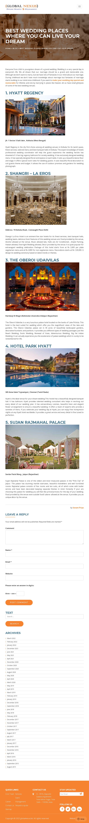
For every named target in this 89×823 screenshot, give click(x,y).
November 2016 (12, 750)
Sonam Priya (78, 507)
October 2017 (12, 726)
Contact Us (9, 805)
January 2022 (11, 645)
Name (8, 550)
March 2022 (11, 638)
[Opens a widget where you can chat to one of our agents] (81, 819)
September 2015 (13, 763)
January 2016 (11, 760)
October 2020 (12, 665)
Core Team (9, 794)
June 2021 (10, 652)
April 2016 (10, 753)
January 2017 (11, 743)
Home (8, 48)
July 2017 (10, 736)
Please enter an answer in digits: (19, 585)
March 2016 (11, 757)
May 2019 (10, 686)
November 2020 (12, 662)
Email (8, 562)
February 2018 (12, 716)
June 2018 (10, 709)
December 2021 (12, 648)
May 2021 (10, 655)
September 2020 (13, 669)
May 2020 (10, 676)
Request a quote (21, 805)
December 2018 (12, 703)
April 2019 (10, 689)
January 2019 (11, 699)
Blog (15, 48)
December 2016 (12, 747)
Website (9, 573)
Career (8, 801)
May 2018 (10, 713)
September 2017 (13, 730)
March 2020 (11, 682)
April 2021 (10, 659)
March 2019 (11, 692)
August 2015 (11, 767)
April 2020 (10, 679)
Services (18, 794)
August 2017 (11, 733)
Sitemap (8, 809)
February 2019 (12, 696)
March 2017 (11, 740)
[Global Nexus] (21, 7)
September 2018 (13, 706)
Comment (9, 528)
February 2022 (12, 642)
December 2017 (12, 719)
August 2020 (11, 672)
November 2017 (12, 723)
